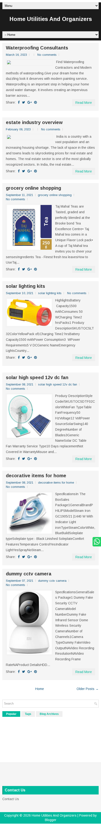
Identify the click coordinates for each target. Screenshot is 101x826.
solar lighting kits (25, 286)
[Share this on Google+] (29, 102)
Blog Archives (49, 714)
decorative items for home (36, 475)
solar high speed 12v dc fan (37, 377)
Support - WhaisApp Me (96, 541)
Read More (83, 102)
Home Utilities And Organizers (50, 19)
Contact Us (10, 799)
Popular (11, 714)
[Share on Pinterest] (35, 102)
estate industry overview (34, 122)
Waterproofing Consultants (37, 47)
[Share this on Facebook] (19, 102)
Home (39, 689)
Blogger (50, 820)
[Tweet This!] (23, 102)
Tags (28, 714)
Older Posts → (88, 689)
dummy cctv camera (28, 573)
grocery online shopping (33, 188)
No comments (47, 54)
